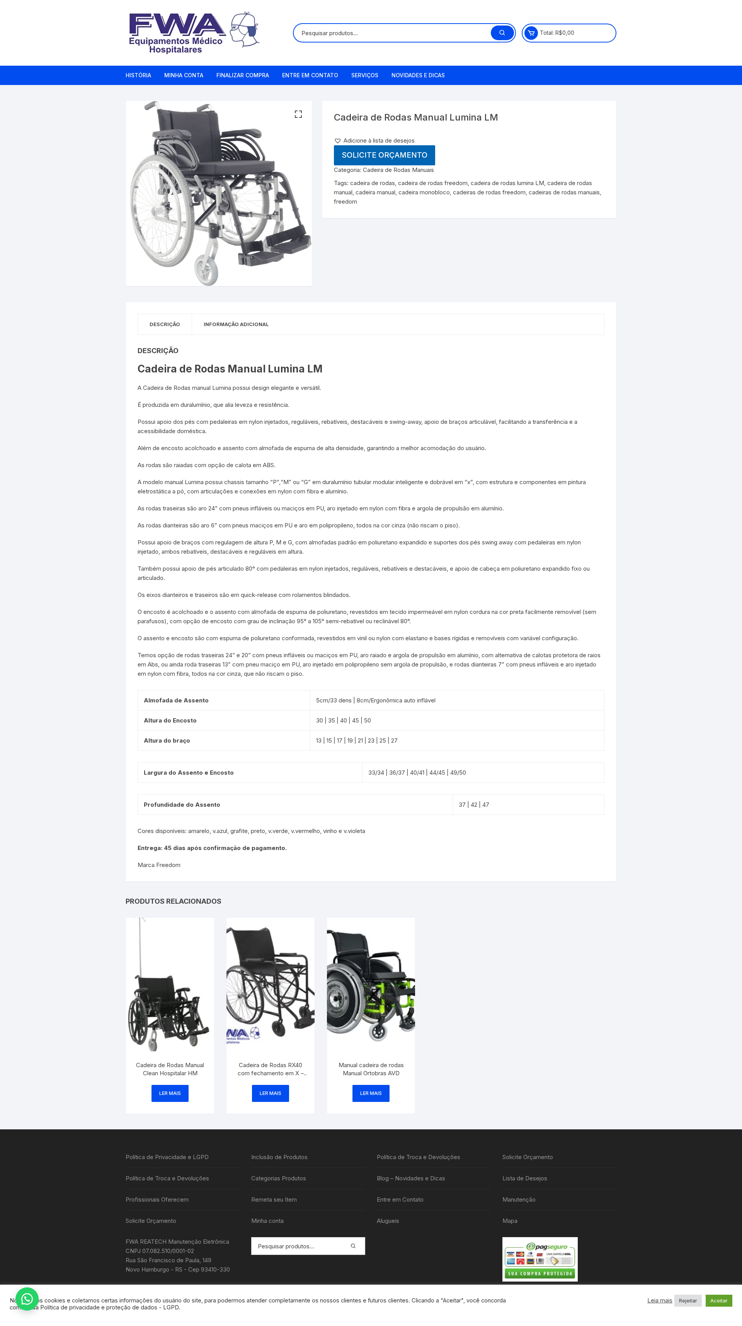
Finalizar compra (242, 75)
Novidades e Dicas (418, 75)
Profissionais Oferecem (157, 1199)
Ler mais (170, 1093)
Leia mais (659, 1300)
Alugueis (388, 1220)
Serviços (364, 75)
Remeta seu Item (274, 1199)
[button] (298, 114)
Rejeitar (688, 1300)
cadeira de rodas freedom (433, 183)
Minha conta (183, 75)
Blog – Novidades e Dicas (411, 1178)
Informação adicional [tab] (236, 324)
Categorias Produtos (278, 1178)
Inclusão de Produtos (279, 1157)
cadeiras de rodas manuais (564, 192)
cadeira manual (375, 192)
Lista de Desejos (524, 1178)
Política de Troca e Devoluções (167, 1178)
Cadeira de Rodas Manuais (398, 169)
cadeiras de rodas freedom (489, 192)
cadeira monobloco (424, 192)
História (138, 75)
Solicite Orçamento (384, 155)
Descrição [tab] (165, 324)
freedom (345, 201)
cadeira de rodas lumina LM (507, 183)
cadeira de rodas (372, 183)
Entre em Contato (310, 75)
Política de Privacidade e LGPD (167, 1157)
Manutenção (519, 1199)
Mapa (509, 1220)
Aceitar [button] (719, 1300)
